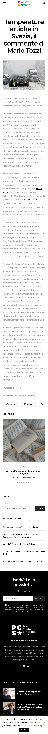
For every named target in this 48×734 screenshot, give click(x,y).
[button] (18, 482)
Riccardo (17, 478)
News (24, 14)
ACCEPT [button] (24, 730)
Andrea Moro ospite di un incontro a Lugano (24, 472)
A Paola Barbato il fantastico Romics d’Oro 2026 (22, 561)
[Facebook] (24, 666)
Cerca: (5, 504)
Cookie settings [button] (36, 725)
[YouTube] (28, 666)
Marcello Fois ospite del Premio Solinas (19, 544)
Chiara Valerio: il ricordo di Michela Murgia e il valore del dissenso (30, 707)
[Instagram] (20, 666)
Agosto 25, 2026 (29, 478)
